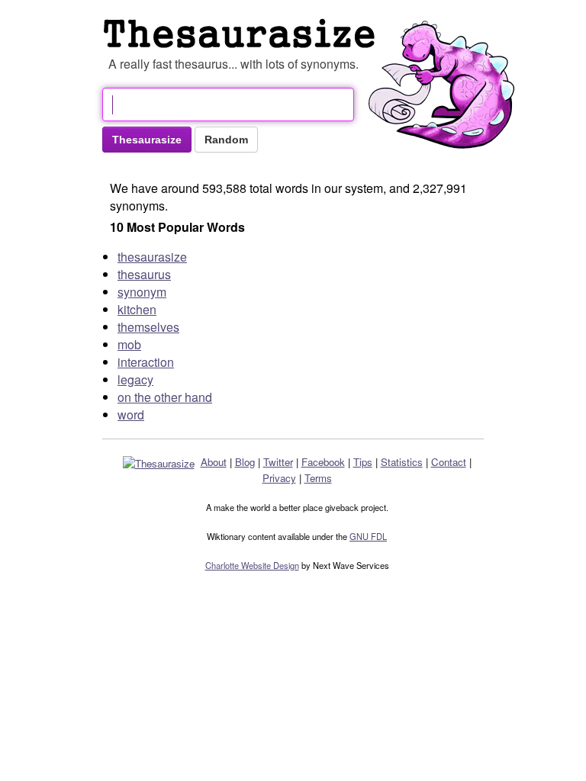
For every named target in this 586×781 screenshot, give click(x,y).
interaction (146, 362)
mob (129, 344)
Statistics (402, 462)
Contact (448, 462)
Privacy (279, 478)
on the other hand (165, 397)
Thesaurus (242, 33)
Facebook (323, 462)
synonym (142, 292)
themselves (148, 327)
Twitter (278, 462)
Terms (318, 478)
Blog (245, 462)
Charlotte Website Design (252, 565)
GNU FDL (368, 536)
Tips (362, 462)
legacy (135, 379)
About (214, 462)
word (131, 414)
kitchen (137, 309)
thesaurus (144, 274)
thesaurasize (152, 256)
